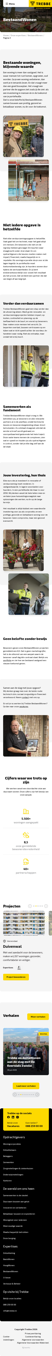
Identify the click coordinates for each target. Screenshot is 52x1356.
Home (6, 35)
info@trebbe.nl (10, 1310)
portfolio (7, 660)
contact (25, 697)
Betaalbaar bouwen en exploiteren (19, 1214)
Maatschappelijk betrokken (15, 1232)
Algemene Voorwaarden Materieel (33, 1342)
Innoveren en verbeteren (14, 1207)
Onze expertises (18, 35)
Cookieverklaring (33, 1336)
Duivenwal (12, 946)
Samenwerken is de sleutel (15, 1195)
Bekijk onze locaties (12, 1298)
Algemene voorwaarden (33, 1339)
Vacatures (13, 1125)
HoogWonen (9, 1265)
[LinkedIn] (13, 1117)
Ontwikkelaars (9, 1150)
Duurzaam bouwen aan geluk (16, 1201)
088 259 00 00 (34, 1125)
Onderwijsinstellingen (13, 1174)
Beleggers (8, 1156)
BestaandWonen (35, 35)
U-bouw (6, 1277)
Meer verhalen (38, 1016)
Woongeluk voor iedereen (15, 1220)
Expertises (8, 967)
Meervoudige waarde (13, 1226)
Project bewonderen (16, 977)
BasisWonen (8, 1259)
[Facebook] (8, 1117)
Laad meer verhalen (26, 1086)
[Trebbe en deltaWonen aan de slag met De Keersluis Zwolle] (26, 1051)
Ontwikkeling (9, 1253)
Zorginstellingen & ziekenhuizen (18, 1168)
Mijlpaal (43, 1034)
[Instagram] (17, 1117)
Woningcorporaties (12, 1144)
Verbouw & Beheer (12, 1283)
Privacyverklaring (33, 1333)
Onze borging (9, 1238)
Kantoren (7, 1180)
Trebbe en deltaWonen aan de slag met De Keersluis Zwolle (24, 1061)
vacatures (23, 706)
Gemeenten (8, 1162)
